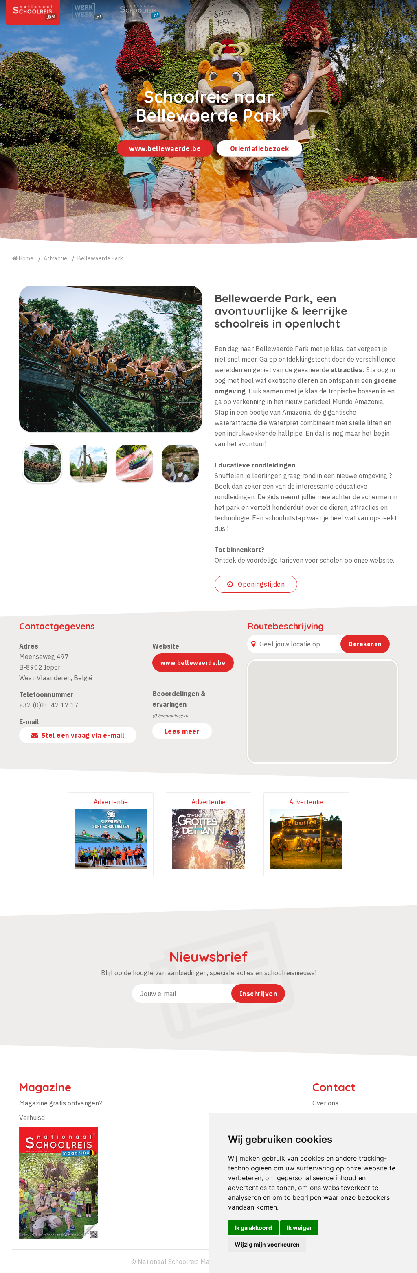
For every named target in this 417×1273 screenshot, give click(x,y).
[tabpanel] (208, 122)
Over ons (325, 1103)
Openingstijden (260, 584)
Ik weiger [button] (299, 1227)
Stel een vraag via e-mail (83, 735)
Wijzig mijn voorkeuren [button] (267, 1244)
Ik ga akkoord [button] (253, 1227)
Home (25, 258)
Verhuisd (32, 1118)
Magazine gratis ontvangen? (60, 1103)
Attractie (55, 258)
